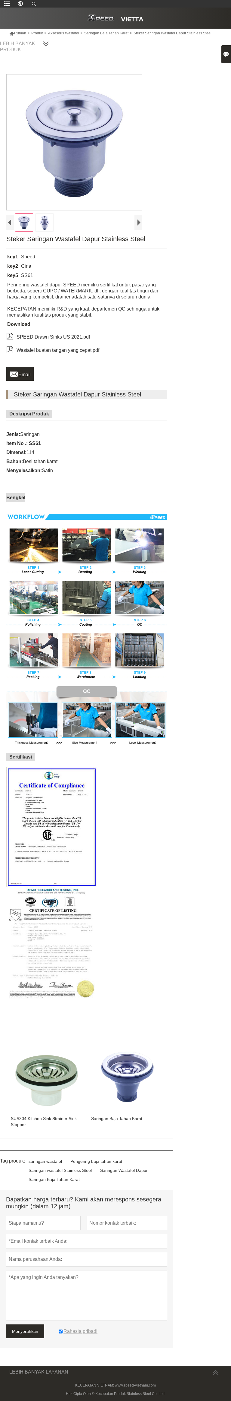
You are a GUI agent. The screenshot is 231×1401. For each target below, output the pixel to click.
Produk (37, 33)
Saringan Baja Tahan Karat (106, 33)
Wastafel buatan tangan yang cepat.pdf (52, 349)
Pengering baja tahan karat (96, 1161)
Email (20, 372)
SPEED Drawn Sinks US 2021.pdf (48, 335)
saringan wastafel (45, 1161)
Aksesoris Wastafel (63, 33)
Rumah (17, 33)
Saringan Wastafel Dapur (124, 1170)
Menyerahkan (25, 1331)
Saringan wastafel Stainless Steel (60, 1170)
